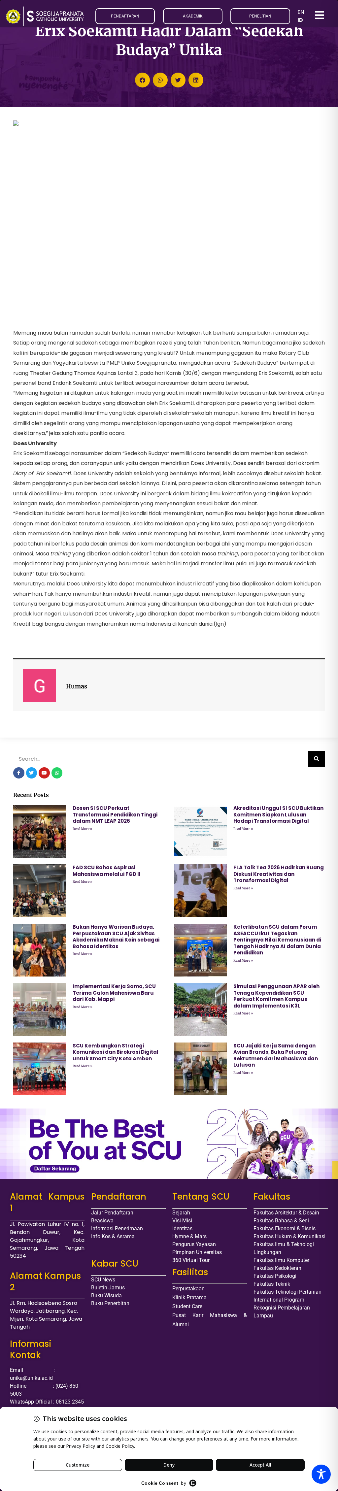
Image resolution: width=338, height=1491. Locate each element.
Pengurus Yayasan (194, 1244)
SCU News (103, 1279)
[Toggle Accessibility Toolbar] (321, 1474)
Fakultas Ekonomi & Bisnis (285, 1228)
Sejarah (181, 1212)
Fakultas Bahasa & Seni (281, 1220)
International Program (279, 1300)
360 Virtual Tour (191, 1260)
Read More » (82, 829)
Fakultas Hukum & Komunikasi (289, 1236)
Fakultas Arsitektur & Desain (286, 1212)
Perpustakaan (188, 1288)
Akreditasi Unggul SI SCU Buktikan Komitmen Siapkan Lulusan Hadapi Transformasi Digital (278, 814)
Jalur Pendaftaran (112, 1212)
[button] (142, 80)
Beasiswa (102, 1220)
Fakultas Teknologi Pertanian (287, 1292)
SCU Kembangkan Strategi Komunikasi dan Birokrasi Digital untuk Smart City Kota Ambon (115, 1052)
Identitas (182, 1228)
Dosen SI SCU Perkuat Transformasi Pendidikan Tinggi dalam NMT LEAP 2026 (115, 814)
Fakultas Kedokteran (277, 1268)
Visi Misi (182, 1220)
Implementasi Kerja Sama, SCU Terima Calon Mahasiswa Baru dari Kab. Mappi (114, 993)
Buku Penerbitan (110, 1303)
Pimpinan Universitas (197, 1252)
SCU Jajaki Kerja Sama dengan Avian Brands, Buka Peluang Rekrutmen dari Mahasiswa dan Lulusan (275, 1055)
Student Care (187, 1306)
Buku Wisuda (106, 1295)
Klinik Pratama (189, 1297)
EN (300, 12)
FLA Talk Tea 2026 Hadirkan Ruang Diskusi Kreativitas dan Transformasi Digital (278, 874)
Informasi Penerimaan (117, 1228)
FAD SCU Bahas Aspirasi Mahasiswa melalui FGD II (107, 871)
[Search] (316, 759)
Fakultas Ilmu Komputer (281, 1260)
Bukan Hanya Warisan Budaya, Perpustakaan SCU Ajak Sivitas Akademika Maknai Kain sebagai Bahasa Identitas (116, 936)
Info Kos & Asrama (113, 1236)
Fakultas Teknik (272, 1284)
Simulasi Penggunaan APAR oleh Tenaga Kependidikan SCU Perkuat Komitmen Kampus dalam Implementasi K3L (276, 996)
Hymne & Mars (189, 1236)
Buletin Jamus (108, 1287)
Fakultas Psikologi (275, 1276)
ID (300, 20)
